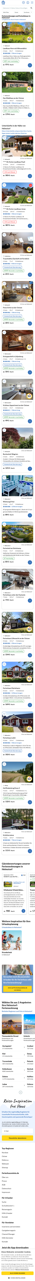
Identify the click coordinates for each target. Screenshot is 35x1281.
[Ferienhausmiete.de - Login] (28, 2)
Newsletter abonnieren (17, 1138)
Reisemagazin (7, 1209)
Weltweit (5, 1164)
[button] (32, 2)
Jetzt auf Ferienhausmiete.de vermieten (17, 989)
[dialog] (17, 1265)
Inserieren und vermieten (11, 1227)
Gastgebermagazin (8, 1230)
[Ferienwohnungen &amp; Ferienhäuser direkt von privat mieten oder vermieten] (3, 2)
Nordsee (5, 1152)
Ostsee (4, 1156)
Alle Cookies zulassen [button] (17, 1273)
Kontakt (5, 1217)
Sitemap (5, 1167)
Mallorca (5, 1160)
